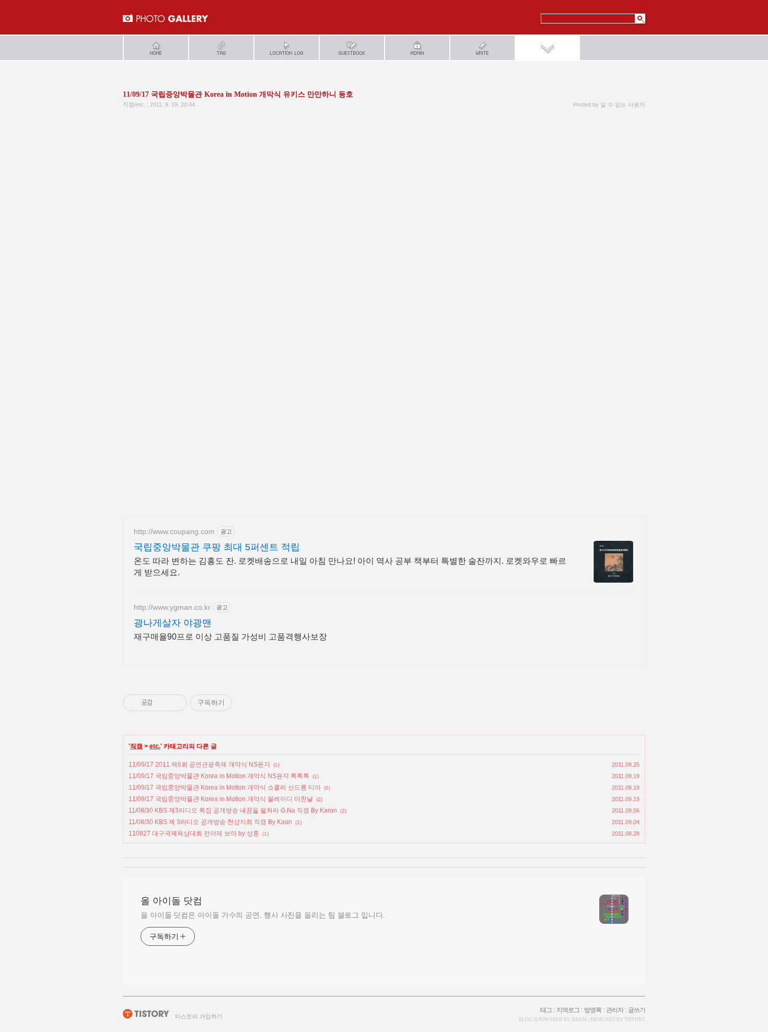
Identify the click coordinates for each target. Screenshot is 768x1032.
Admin (416, 48)
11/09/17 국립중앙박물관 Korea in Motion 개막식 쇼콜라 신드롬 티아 (225, 787)
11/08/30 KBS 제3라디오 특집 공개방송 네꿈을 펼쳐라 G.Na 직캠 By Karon (233, 810)
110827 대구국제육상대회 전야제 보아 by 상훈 (194, 833)
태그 (546, 1010)
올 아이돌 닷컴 (165, 18)
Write (482, 48)
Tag (220, 48)
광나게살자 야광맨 (173, 623)
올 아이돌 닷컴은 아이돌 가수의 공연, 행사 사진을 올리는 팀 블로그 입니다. (263, 915)
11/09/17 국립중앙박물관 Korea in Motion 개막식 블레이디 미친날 (221, 799)
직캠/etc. (134, 104)
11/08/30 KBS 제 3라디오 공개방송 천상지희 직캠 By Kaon (210, 822)
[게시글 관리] (175, 703)
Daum (579, 1019)
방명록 (592, 1010)
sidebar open (547, 48)
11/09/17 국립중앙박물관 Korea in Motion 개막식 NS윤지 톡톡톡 (219, 776)
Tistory (634, 1019)
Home (155, 48)
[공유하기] (162, 703)
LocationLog (286, 48)
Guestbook (351, 48)
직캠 (136, 746)
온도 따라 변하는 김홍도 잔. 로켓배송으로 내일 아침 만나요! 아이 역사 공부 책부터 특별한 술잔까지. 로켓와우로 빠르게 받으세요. (350, 566)
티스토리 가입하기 (199, 1016)
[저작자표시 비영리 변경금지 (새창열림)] (246, 703)
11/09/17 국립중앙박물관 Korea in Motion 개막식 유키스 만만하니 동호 (238, 94)
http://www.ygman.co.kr (172, 607)
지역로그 (567, 1010)
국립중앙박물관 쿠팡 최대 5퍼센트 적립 (217, 547)
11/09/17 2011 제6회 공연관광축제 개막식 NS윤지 (199, 764)
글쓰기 (636, 1010)
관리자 (614, 1010)
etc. (154, 746)
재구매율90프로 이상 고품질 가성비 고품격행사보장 (230, 636)
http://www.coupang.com (174, 531)
